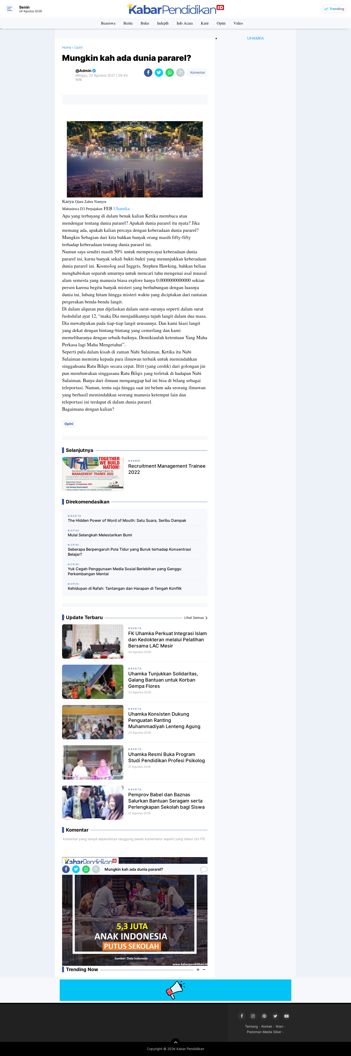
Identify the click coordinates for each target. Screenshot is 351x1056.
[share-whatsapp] (169, 72)
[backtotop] (175, 1043)
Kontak (266, 1026)
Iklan (279, 1026)
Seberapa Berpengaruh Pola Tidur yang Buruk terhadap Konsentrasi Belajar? (129, 552)
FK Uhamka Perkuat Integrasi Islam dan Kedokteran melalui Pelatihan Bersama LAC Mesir (167, 640)
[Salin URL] (180, 72)
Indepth (163, 23)
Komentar (197, 72)
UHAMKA (255, 38)
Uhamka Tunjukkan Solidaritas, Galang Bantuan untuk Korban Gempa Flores (163, 680)
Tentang (251, 1026)
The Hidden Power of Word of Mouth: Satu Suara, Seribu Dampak (127, 520)
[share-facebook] (148, 72)
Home (66, 47)
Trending (337, 9)
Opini (221, 23)
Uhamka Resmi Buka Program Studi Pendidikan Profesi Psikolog (166, 757)
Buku (145, 23)
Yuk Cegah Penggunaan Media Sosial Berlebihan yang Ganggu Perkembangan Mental (124, 571)
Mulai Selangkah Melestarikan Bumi (100, 535)
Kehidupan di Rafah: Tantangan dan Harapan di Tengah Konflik (125, 588)
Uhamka (121, 208)
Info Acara (185, 23)
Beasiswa (108, 23)
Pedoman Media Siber (264, 1032)
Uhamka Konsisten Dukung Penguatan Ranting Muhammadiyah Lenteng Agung (164, 720)
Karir (205, 23)
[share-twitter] (159, 72)
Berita (128, 23)
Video (238, 23)
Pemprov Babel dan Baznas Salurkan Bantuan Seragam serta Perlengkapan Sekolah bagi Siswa (166, 801)
